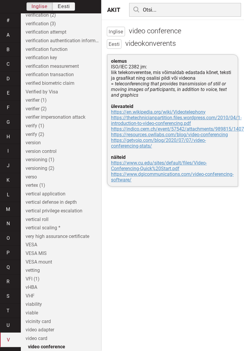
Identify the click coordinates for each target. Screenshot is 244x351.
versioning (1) (40, 159)
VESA (31, 244)
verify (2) (35, 134)
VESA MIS (36, 253)
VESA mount (39, 262)
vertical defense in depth (51, 202)
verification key (41, 57)
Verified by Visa (42, 92)
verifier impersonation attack (55, 117)
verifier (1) (36, 100)
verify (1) (35, 126)
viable (32, 313)
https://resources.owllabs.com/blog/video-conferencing (169, 134)
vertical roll (37, 219)
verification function (47, 49)
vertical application (45, 194)
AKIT (113, 9)
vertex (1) (35, 185)
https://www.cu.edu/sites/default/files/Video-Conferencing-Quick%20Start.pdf (159, 165)
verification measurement (52, 66)
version (33, 142)
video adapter (40, 330)
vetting (33, 270)
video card (36, 338)
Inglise (40, 6)
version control (41, 151)
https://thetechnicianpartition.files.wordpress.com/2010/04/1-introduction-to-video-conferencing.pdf (176, 120)
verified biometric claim (50, 83)
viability (34, 304)
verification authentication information (63, 40)
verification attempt (46, 32)
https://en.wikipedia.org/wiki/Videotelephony (158, 112)
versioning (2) (40, 168)
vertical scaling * (43, 228)
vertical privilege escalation (54, 211)
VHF (30, 296)
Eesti (64, 6)
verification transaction (50, 74)
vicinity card (38, 321)
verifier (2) (36, 109)
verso (31, 177)
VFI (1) (33, 279)
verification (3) (41, 23)
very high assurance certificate (57, 236)
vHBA (31, 287)
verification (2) (41, 15)
